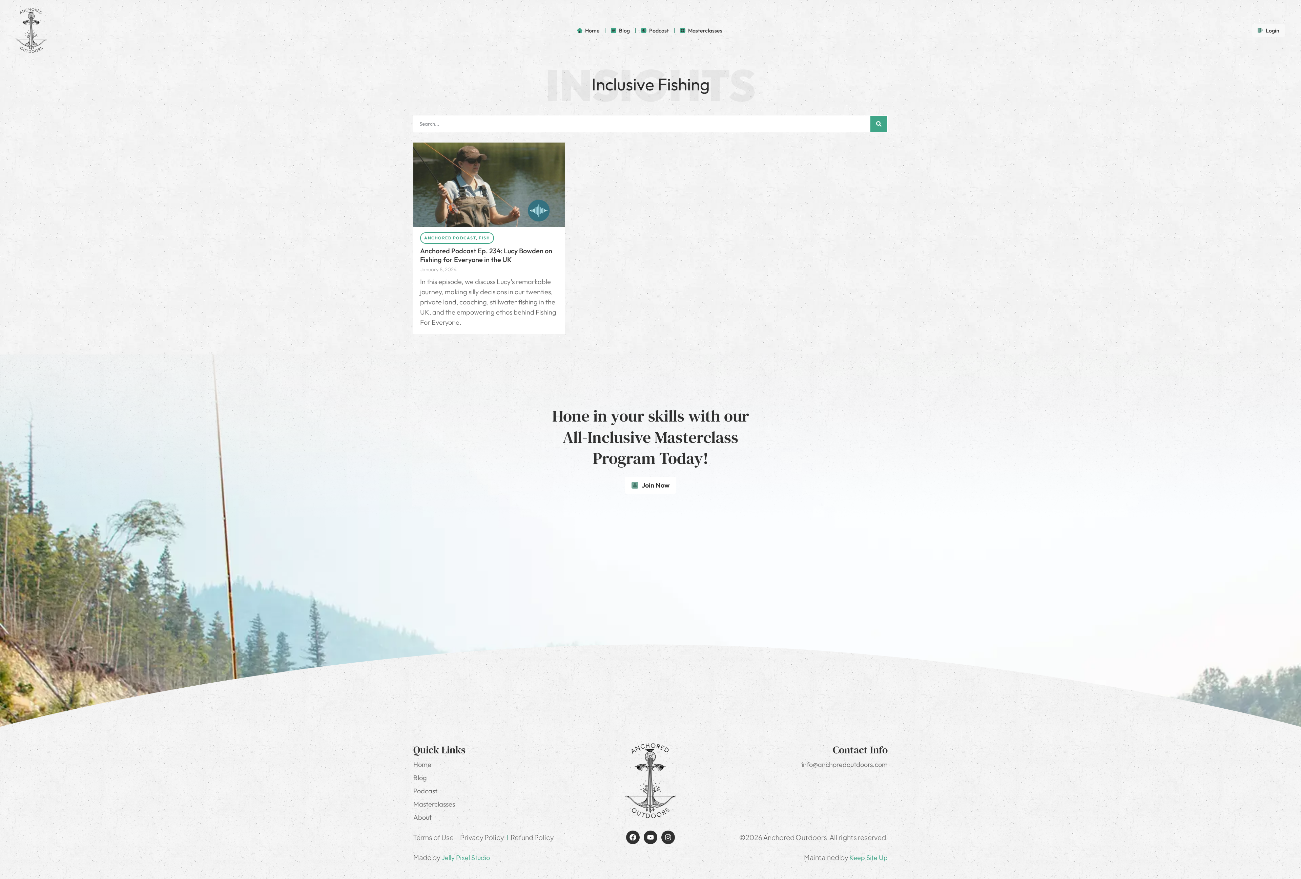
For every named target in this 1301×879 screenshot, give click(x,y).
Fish (484, 237)
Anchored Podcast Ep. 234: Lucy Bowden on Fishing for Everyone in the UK (486, 255)
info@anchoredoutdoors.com (845, 764)
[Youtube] (650, 837)
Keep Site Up (868, 857)
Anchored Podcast (450, 237)
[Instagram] (668, 837)
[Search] (878, 124)
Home (422, 764)
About (422, 817)
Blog (420, 777)
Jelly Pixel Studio (465, 857)
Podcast (425, 791)
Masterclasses (434, 804)
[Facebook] (633, 837)
